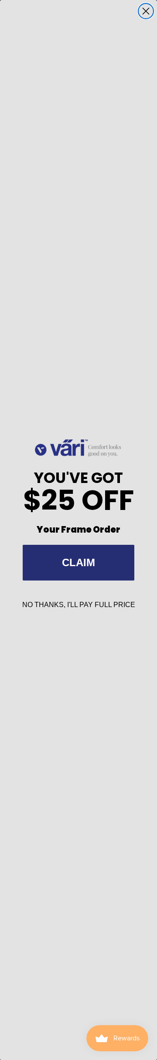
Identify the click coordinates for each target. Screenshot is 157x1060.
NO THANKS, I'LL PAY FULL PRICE (78, 604)
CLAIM (78, 562)
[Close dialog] (146, 11)
